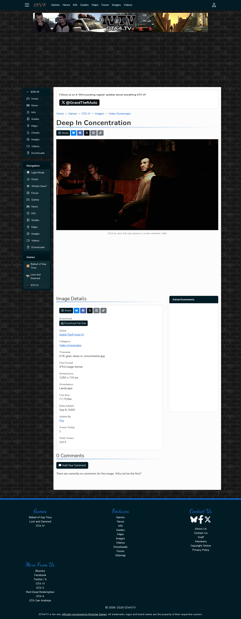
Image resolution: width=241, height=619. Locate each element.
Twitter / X (40, 579)
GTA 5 (40, 588)
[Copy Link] (100, 133)
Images (116, 5)
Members (201, 541)
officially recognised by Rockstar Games (84, 614)
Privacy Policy (200, 550)
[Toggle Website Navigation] (27, 4)
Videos (128, 5)
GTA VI (40, 584)
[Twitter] (87, 133)
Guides (84, 5)
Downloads (38, 153)
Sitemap (120, 555)
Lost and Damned (36, 276)
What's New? (39, 186)
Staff (201, 537)
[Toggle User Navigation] (214, 4)
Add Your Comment (73, 465)
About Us (201, 529)
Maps (95, 5)
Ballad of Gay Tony (38, 266)
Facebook (40, 575)
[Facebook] (80, 133)
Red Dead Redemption (40, 592)
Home (34, 98)
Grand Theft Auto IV (71, 335)
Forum (105, 5)
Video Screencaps (120, 114)
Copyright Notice (201, 546)
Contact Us (201, 533)
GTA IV (35, 285)
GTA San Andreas (40, 600)
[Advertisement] (120, 59)
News (66, 5)
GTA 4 (40, 596)
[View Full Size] (137, 184)
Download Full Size (75, 323)
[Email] (93, 133)
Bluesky (40, 571)
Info (75, 5)
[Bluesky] (73, 133)
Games (55, 5)
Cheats (35, 132)
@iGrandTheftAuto (81, 102)
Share (64, 133)
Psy (61, 421)
